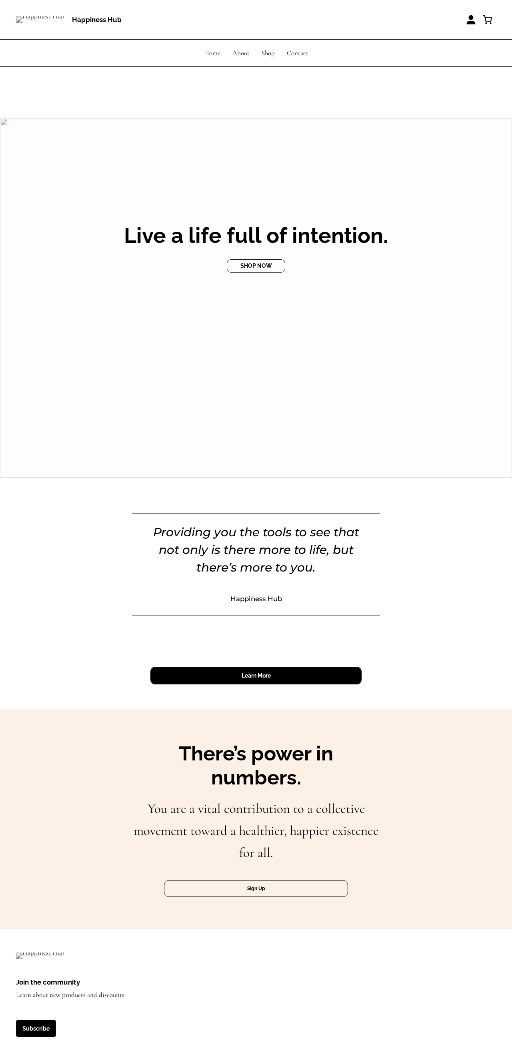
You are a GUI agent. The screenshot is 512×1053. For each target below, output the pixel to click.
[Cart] (487, 20)
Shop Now (256, 265)
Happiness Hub (97, 20)
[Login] (471, 20)
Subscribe (36, 1028)
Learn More (256, 675)
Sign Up (256, 888)
